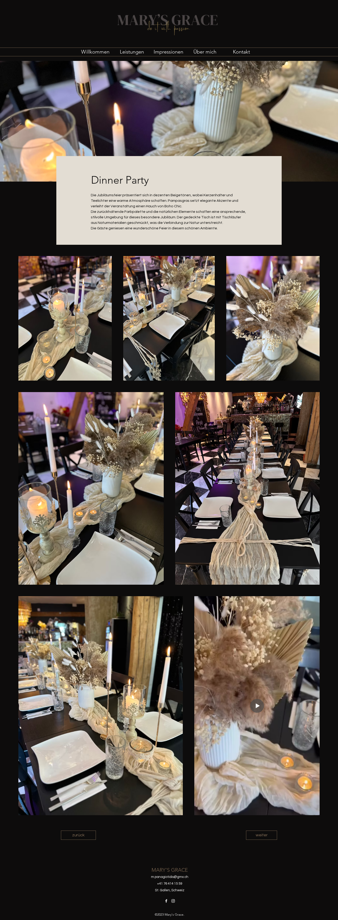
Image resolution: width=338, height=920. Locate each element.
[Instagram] (173, 901)
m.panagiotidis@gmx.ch (169, 877)
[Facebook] (166, 901)
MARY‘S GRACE (170, 870)
